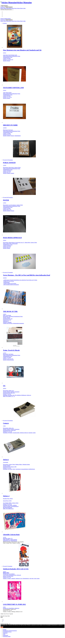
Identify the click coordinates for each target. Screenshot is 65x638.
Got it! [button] (2, 627)
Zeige (2, 616)
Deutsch (2, 18)
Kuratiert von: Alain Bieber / (9, 608)
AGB (4, 634)
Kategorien (3, 7)
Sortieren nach (3, 623)
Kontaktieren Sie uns (7, 631)
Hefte (5, 8)
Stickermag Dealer (6, 636)
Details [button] (2, 626)
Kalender (5, 23)
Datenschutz (5, 635)
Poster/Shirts (8, 8)
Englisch (6, 18)
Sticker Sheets (20, 8)
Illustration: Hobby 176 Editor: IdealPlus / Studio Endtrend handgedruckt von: (10, 539)
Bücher (2, 8)
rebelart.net (17, 608)
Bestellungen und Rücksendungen (10, 630)
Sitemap (4, 629)
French (9, 18)
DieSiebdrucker (14, 540)
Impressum (5, 632)
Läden (24, 8)
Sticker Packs (14, 8)
